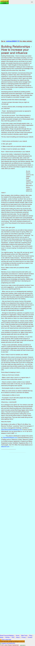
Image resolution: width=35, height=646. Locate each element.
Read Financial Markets (7, 635)
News (1, 637)
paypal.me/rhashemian (8, 643)
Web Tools (24, 635)
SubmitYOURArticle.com (10, 437)
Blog (30, 635)
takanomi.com (5, 446)
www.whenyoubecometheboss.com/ (11, 430)
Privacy (23, 637)
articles (9, 41)
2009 (13, 41)
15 (18, 41)
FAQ (13, 637)
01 (16, 41)
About (18, 637)
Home (17, 635)
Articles (7, 637)
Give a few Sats (6, 639)
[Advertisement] (17, 23)
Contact (30, 637)
